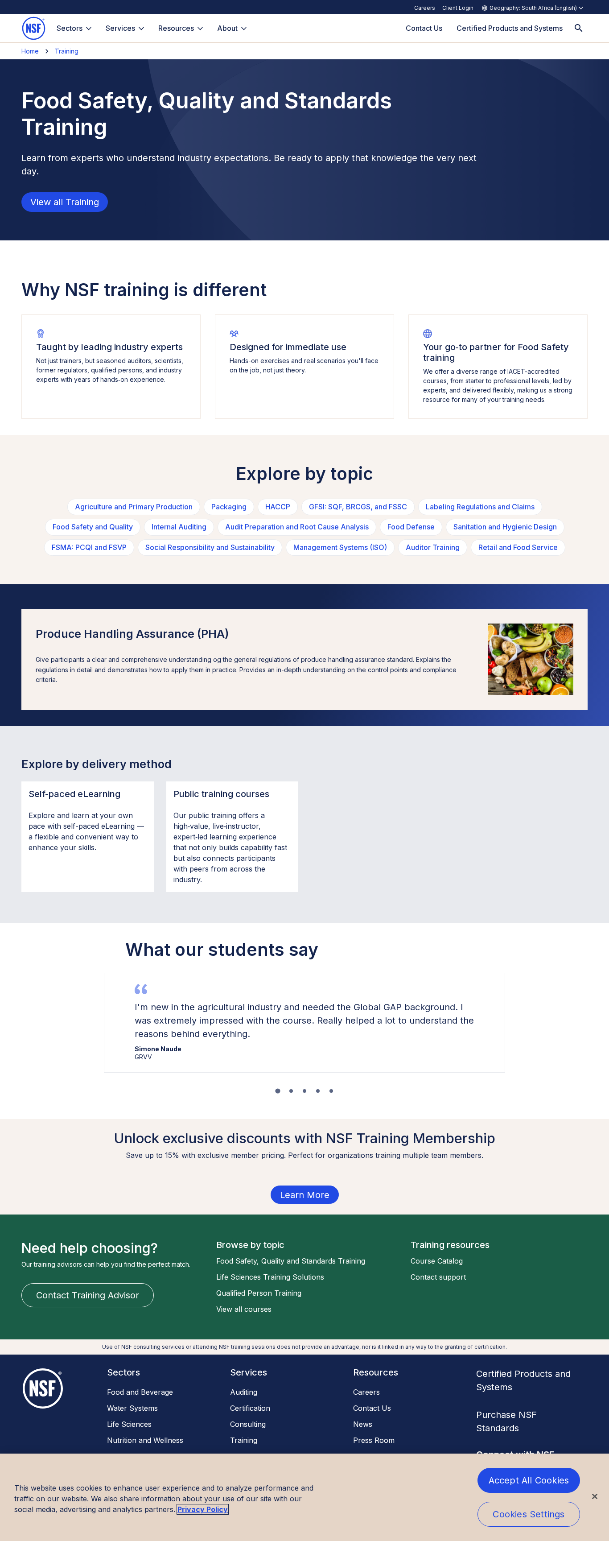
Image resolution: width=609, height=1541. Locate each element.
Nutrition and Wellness (145, 1440)
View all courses (244, 1309)
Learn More (304, 1195)
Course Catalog (437, 1260)
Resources (176, 28)
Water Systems (132, 1408)
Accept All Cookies (529, 1480)
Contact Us (372, 1408)
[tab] (277, 1090)
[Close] (595, 1496)
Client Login (457, 7)
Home (30, 51)
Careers (424, 7)
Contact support (438, 1276)
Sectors (69, 28)
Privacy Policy (202, 1509)
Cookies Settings (528, 1514)
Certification (250, 1408)
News (362, 1424)
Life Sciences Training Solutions (270, 1276)
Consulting (248, 1424)
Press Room (374, 1440)
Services (120, 28)
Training (66, 51)
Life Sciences (129, 1424)
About (227, 28)
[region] (304, 1497)
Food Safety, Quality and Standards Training (290, 1260)
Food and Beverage (140, 1392)
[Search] (579, 28)
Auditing (243, 1392)
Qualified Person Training (258, 1293)
